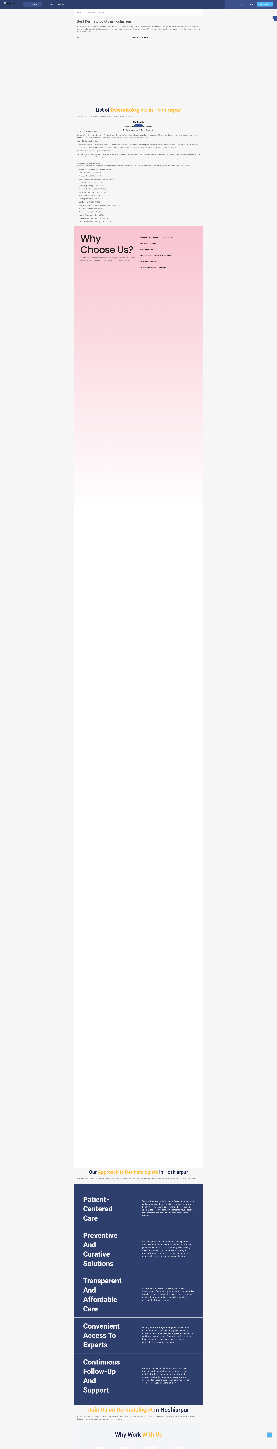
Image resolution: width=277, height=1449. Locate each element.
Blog (68, 4)
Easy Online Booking (148, 261)
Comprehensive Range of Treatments (156, 255)
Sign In (251, 4)
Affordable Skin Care (149, 249)
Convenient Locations (149, 243)
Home (79, 12)
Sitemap (61, 4)
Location (52, 4)
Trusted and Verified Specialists (153, 267)
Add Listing (264, 4)
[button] (168, 236)
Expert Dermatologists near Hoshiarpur (157, 237)
